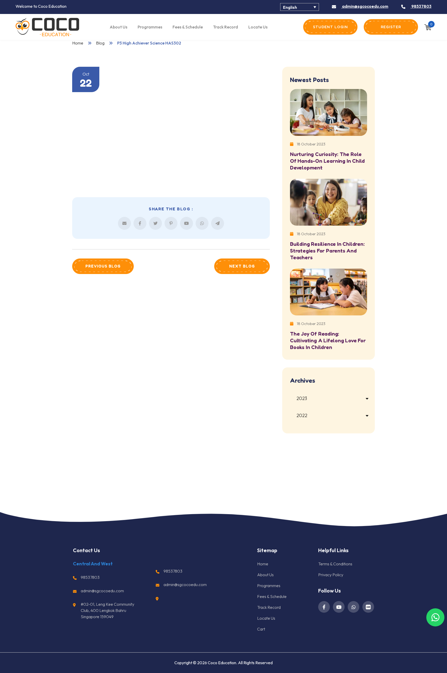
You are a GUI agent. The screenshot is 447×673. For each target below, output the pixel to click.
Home (77, 43)
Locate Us (257, 26)
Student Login (330, 26)
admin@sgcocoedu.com (364, 6)
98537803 (421, 6)
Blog (100, 43)
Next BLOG (242, 266)
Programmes (150, 26)
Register (391, 26)
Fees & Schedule (188, 26)
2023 (301, 398)
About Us (118, 26)
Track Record (225, 26)
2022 (301, 415)
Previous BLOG (103, 266)
